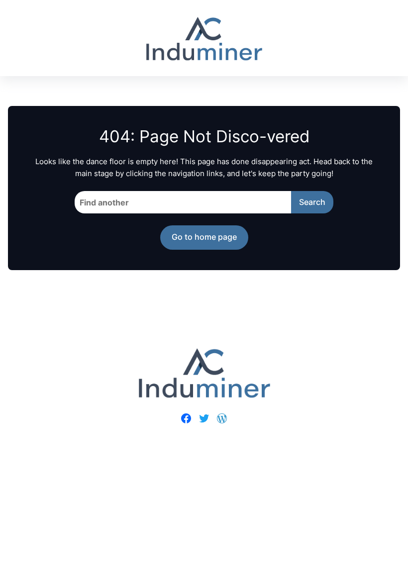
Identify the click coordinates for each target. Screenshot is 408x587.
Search (312, 202)
